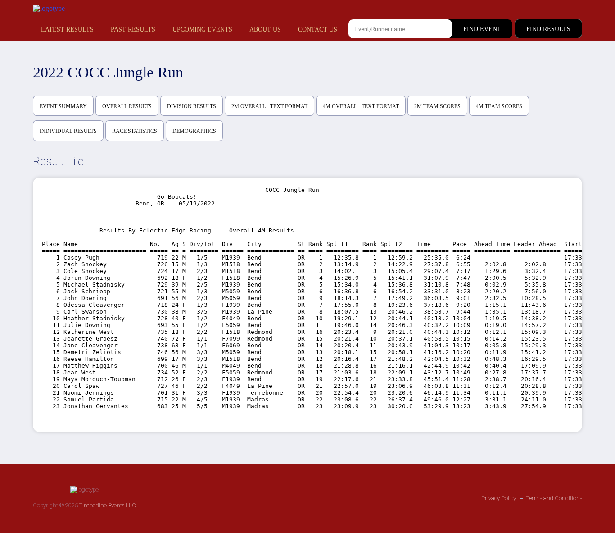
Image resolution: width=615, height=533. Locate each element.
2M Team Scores (437, 106)
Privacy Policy (498, 498)
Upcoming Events (202, 29)
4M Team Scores (499, 106)
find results (548, 29)
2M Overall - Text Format (269, 106)
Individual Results (68, 131)
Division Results (191, 106)
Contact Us (317, 29)
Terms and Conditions (554, 498)
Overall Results (127, 106)
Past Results (133, 29)
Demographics (194, 131)
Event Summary (63, 106)
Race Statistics (134, 131)
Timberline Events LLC (107, 505)
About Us (265, 29)
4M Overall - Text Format (361, 106)
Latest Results (67, 29)
